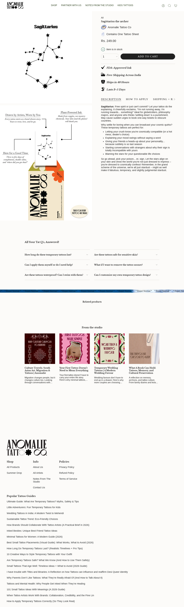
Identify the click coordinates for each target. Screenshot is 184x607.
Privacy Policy (66, 467)
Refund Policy (66, 473)
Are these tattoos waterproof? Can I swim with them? (54, 275)
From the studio (92, 327)
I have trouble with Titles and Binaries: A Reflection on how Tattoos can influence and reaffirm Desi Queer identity (67, 572)
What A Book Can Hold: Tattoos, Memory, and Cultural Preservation (142, 370)
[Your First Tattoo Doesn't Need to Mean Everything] (74, 348)
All (102, 18)
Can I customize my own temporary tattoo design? (122, 275)
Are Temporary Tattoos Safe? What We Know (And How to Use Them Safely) (48, 560)
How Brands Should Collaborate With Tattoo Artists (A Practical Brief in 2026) (48, 525)
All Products (13, 467)
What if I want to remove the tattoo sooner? (118, 264)
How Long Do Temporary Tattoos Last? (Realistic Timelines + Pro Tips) (45, 548)
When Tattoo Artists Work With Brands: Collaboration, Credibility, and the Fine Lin (50, 595)
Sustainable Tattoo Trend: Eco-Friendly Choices (32, 519)
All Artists (38, 473)
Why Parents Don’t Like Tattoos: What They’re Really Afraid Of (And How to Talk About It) (55, 577)
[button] (54, 5)
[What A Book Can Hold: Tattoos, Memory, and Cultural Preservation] (144, 348)
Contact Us (39, 487)
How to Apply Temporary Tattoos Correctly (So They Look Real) (41, 601)
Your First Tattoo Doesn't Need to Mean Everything (73, 369)
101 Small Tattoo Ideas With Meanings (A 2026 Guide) (36, 589)
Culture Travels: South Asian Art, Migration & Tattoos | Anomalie (37, 370)
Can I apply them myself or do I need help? (49, 264)
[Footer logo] (27, 448)
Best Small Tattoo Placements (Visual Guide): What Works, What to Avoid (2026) (50, 542)
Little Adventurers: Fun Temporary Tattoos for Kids (33, 507)
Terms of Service (68, 479)
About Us (38, 467)
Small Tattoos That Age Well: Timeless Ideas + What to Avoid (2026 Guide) (47, 566)
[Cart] (176, 5)
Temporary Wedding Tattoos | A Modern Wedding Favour (106, 370)
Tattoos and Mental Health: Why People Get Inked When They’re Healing (46, 583)
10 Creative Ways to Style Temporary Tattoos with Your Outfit (39, 554)
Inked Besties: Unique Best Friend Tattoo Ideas (32, 530)
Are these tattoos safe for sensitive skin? (116, 254)
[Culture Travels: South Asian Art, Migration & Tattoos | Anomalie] (40, 348)
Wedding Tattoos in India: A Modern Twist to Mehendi (35, 513)
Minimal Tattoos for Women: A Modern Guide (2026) (35, 536)
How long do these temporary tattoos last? (48, 254)
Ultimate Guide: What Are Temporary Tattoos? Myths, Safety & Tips (43, 501)
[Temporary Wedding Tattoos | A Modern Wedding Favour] (109, 348)
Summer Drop (14, 473)
